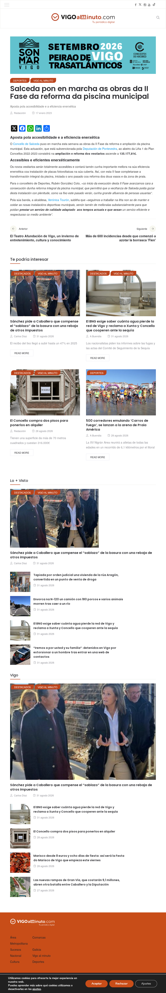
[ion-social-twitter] (140, 4)
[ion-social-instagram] (145, 4)
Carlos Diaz (20, 336)
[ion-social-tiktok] (154, 5)
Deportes (20, 80)
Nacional (15, 956)
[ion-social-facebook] (135, 4)
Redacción (20, 113)
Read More (21, 353)
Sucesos (15, 949)
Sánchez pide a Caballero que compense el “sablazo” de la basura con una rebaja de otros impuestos (44, 326)
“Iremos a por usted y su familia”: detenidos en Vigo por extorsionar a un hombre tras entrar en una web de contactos (74, 652)
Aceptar (97, 984)
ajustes (36, 989)
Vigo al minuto (43, 80)
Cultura (14, 962)
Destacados (22, 273)
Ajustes (146, 984)
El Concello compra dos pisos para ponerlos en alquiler (39, 422)
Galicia (36, 949)
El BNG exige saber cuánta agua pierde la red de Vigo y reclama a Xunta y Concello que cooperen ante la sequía (120, 326)
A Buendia (95, 336)
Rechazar (121, 984)
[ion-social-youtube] (149, 4)
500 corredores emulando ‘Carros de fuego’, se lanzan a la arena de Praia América (117, 425)
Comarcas (39, 937)
